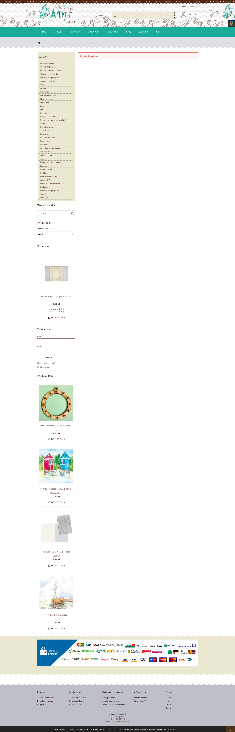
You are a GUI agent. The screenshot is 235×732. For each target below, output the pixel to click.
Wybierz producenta (46, 229)
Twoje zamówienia (77, 698)
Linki (167, 701)
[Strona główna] (39, 43)
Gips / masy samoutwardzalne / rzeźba (53, 122)
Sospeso (43, 158)
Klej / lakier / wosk (48, 137)
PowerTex (44, 144)
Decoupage (44, 91)
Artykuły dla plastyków (49, 77)
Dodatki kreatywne (48, 95)
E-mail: (40, 336)
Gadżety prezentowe (48, 127)
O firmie (169, 698)
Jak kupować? (140, 701)
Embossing (44, 102)
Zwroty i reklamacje (45, 698)
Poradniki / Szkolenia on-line (52, 183)
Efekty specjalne (46, 98)
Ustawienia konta (76, 701)
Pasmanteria (45, 141)
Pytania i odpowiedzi (46, 701)
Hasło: (39, 346)
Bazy (42, 84)
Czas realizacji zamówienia (113, 705)
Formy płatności (108, 698)
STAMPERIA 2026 (47, 67)
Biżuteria (43, 88)
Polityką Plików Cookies (104, 729)
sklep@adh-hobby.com (120, 721)
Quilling (43, 172)
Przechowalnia (75, 705)
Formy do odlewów (48, 116)
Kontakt (169, 705)
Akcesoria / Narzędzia (49, 74)
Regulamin (42, 705)
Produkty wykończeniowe (50, 148)
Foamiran (44, 113)
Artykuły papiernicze (48, 81)
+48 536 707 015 (119, 719)
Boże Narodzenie (47, 63)
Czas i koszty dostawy (110, 701)
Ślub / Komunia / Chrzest (50, 162)
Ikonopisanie (45, 134)
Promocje (44, 197)
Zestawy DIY (45, 180)
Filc (41, 109)
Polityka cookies (140, 698)
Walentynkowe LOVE (49, 176)
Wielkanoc (44, 187)
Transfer (43, 165)
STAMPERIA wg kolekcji (50, 70)
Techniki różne (46, 169)
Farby (42, 105)
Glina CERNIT (46, 130)
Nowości (43, 194)
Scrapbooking (45, 151)
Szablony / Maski (47, 155)
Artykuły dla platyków (49, 190)
